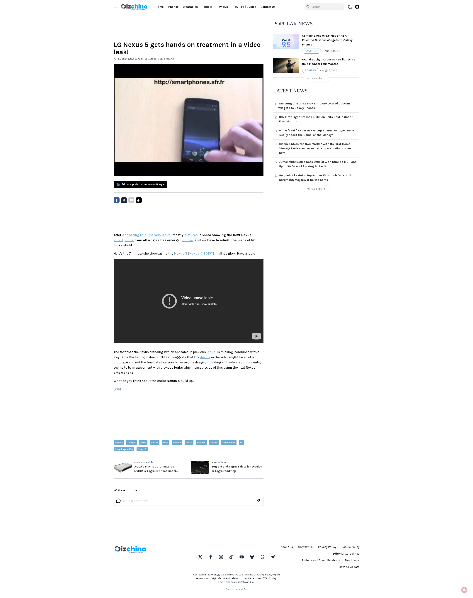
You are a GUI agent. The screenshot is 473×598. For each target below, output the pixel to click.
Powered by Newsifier (236, 589)
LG (241, 442)
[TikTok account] (231, 557)
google (131, 442)
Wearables (190, 7)
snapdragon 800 (124, 449)
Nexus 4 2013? (201, 253)
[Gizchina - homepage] (134, 7)
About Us (287, 547)
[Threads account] (262, 557)
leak (165, 442)
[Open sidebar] (116, 7)
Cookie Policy (350, 547)
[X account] (200, 557)
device (205, 357)
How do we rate (349, 567)
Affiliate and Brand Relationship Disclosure (330, 560)
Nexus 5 (180, 253)
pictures (191, 235)
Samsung (311, 51)
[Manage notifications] (464, 590)
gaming (310, 70)
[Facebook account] (210, 557)
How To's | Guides (244, 7)
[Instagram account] (221, 557)
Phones (173, 7)
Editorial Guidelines (346, 553)
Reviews (222, 7)
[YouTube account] (241, 557)
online (187, 240)
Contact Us (268, 7)
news (143, 442)
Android (177, 442)
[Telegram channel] (272, 557)
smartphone (124, 240)
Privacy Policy (327, 547)
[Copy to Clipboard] (139, 200)
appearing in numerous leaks (146, 235)
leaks (211, 352)
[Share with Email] (131, 200)
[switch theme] (350, 6)
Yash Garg (128, 58)
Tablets (207, 7)
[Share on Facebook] (117, 200)
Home (159, 7)
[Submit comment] (258, 500)
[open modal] (357, 7)
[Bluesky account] (252, 557)
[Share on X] (124, 200)
